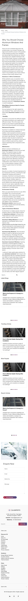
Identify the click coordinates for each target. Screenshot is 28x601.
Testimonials (4, 545)
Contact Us (3, 548)
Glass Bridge (4, 571)
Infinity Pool (4, 575)
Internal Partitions (5, 577)
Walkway (3, 569)
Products (3, 542)
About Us (3, 537)
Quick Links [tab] (4, 586)
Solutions (3, 540)
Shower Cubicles (5, 578)
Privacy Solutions (5, 549)
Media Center (4, 546)
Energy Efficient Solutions (7, 555)
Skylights (3, 568)
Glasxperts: (14, 0)
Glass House (4, 565)
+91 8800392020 (17, 519)
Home (2, 536)
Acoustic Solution (5, 556)
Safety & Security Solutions (7, 558)
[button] (12, 320)
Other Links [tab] (3, 530)
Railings (3, 566)
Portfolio (3, 543)
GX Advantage (4, 539)
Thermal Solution (5, 559)
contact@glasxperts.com (16, 517)
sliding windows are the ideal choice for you (13, 224)
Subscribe (22, 524)
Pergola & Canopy (5, 572)
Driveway (3, 574)
